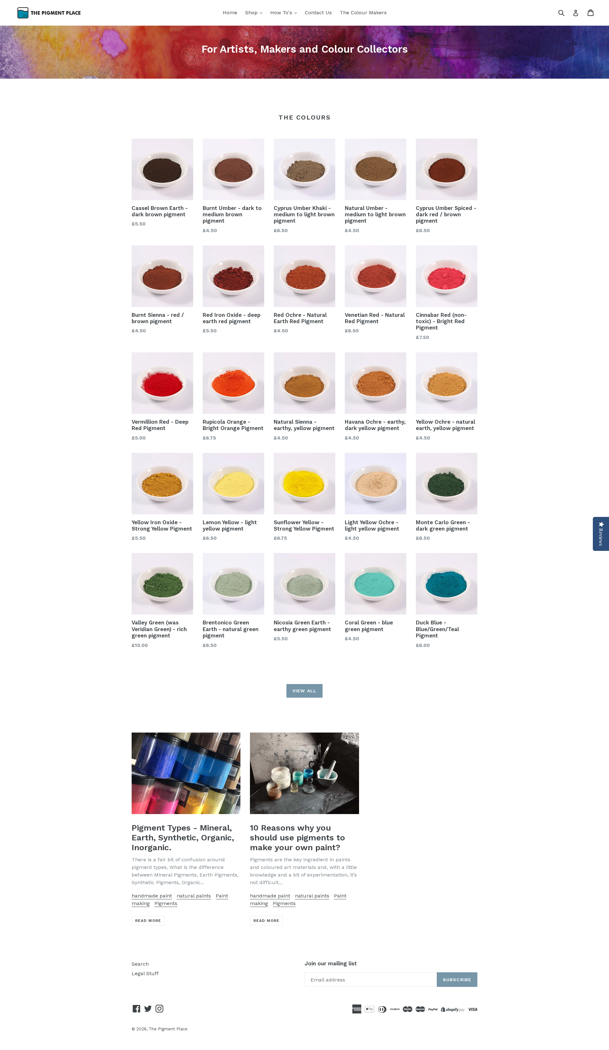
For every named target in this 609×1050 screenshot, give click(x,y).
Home (230, 13)
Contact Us (318, 13)
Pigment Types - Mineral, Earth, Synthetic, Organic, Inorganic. (183, 837)
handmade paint (152, 896)
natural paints (194, 896)
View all (304, 690)
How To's (282, 13)
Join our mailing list (330, 963)
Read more (148, 920)
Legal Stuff (145, 973)
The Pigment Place (168, 1029)
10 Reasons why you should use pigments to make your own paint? (297, 837)
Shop (252, 13)
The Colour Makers (363, 13)
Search (140, 964)
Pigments (165, 903)
